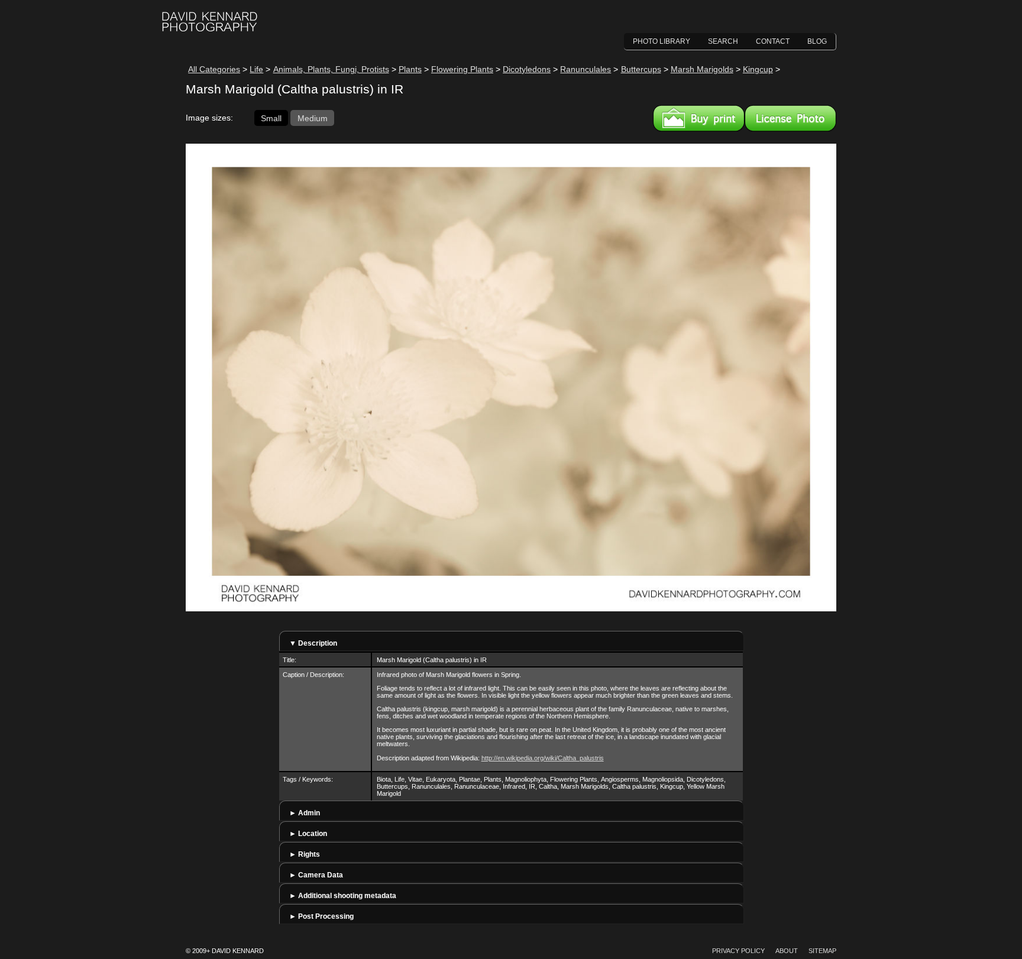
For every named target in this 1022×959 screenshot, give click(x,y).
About (786, 950)
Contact (773, 41)
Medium (312, 117)
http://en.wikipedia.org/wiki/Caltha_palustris (542, 758)
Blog (817, 41)
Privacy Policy (738, 950)
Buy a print (699, 118)
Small (271, 117)
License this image (790, 118)
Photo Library (661, 41)
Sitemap (822, 950)
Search (723, 41)
